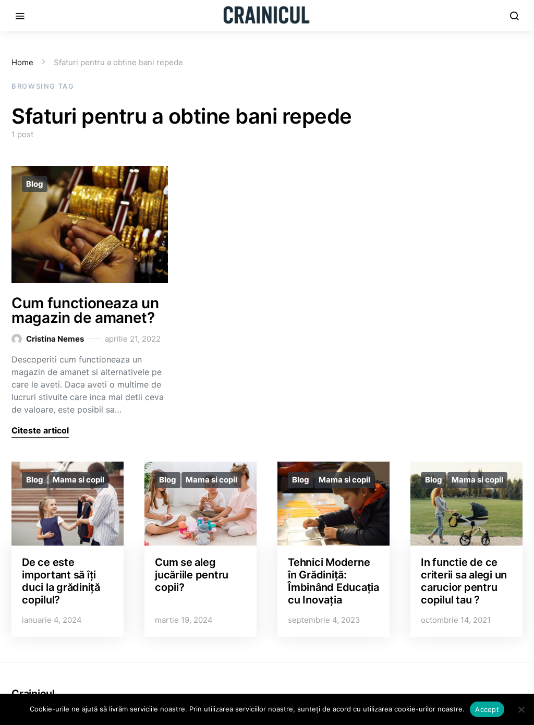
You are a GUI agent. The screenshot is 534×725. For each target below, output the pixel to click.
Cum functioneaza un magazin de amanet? (85, 310)
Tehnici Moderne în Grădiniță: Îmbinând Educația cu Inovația (333, 581)
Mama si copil (78, 480)
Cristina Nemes (55, 339)
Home (22, 62)
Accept (487, 709)
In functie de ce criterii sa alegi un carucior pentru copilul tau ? (464, 581)
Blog (34, 184)
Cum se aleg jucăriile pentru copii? (191, 575)
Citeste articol (40, 430)
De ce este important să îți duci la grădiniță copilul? (61, 581)
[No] (521, 709)
